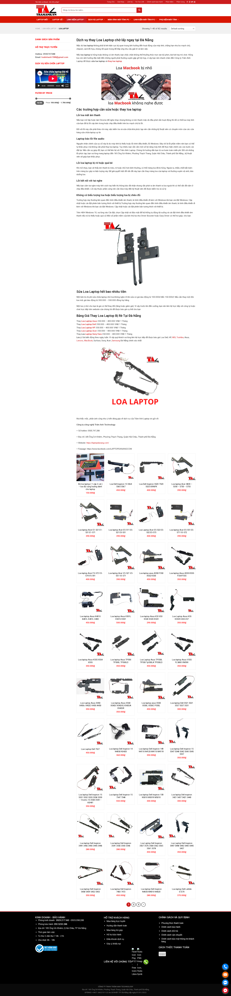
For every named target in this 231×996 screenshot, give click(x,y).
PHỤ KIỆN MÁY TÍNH (168, 19)
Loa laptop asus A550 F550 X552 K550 (151, 574)
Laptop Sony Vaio (93, 334)
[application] (52, 78)
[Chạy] (38, 85)
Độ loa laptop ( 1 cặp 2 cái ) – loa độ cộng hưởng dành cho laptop (90, 486)
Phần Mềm (170, 2)
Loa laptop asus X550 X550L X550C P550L (151, 704)
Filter (39, 103)
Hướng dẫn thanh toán (117, 925)
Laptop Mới (42, 19)
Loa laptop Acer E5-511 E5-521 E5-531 (121, 531)
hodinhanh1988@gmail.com (54, 57)
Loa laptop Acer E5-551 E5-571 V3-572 (182, 531)
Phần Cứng (180, 2)
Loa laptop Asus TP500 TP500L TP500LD (121, 661)
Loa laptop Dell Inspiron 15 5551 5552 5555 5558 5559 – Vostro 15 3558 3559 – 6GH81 (90, 798)
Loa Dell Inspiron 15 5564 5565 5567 (121, 485)
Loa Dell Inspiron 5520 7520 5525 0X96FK (151, 485)
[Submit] (139, 10)
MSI (174, 337)
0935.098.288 (77, 920)
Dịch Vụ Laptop (95, 19)
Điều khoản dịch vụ (115, 939)
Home (37, 29)
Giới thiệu (120, 2)
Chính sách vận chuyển (171, 935)
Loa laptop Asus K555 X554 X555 (90, 661)
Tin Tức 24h (139, 2)
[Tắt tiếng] (62, 85)
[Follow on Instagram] (189, 2)
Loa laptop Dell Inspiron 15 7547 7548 (120, 796)
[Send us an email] (194, 2)
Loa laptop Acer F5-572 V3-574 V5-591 (90, 574)
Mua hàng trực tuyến (116, 921)
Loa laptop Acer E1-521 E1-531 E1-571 (90, 531)
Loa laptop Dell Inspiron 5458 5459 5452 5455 (90, 890)
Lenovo (79, 340)
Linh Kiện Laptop (75, 19)
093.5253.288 (60, 924)
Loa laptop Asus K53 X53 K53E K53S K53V (151, 617)
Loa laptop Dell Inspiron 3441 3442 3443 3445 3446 (90, 844)
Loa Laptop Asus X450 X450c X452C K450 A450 (90, 704)
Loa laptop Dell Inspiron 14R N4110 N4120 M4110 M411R (151, 750)
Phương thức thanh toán (172, 923)
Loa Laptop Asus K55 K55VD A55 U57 (181, 617)
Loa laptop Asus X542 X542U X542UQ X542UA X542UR (121, 705)
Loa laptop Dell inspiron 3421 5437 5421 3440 (182, 796)
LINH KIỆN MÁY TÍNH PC (144, 19)
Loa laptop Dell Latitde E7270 (182, 890)
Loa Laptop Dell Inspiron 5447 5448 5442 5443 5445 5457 (182, 846)
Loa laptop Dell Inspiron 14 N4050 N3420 (120, 750)
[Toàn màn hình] (67, 85)
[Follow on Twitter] (192, 2)
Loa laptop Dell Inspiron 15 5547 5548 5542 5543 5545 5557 (182, 751)
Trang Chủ (111, 2)
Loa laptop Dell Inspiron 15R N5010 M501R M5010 (151, 796)
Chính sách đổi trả (169, 931)
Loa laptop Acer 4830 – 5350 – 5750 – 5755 (182, 485)
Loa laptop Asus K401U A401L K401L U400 (90, 617)
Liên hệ (129, 2)
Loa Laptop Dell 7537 (90, 749)
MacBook (88, 340)
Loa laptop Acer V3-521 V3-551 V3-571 (120, 574)
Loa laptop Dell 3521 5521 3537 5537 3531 (181, 704)
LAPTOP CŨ (57, 19)
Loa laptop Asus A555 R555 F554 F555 (182, 574)
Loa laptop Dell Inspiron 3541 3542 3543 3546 (121, 844)
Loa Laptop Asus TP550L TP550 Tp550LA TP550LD (151, 661)
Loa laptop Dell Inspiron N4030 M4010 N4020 (151, 890)
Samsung (116, 340)
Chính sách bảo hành (155, 2)
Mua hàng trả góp (115, 930)
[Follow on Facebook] (187, 2)
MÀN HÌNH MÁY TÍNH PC (118, 19)
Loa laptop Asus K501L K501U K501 (121, 617)
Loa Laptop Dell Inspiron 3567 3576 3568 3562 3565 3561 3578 (151, 846)
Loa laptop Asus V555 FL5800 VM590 (182, 661)
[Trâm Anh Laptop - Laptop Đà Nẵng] (46, 10)
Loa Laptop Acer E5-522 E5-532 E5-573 (151, 531)
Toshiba (180, 337)
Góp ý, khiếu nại (114, 943)
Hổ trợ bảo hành (114, 934)
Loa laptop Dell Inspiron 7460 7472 (121, 890)
